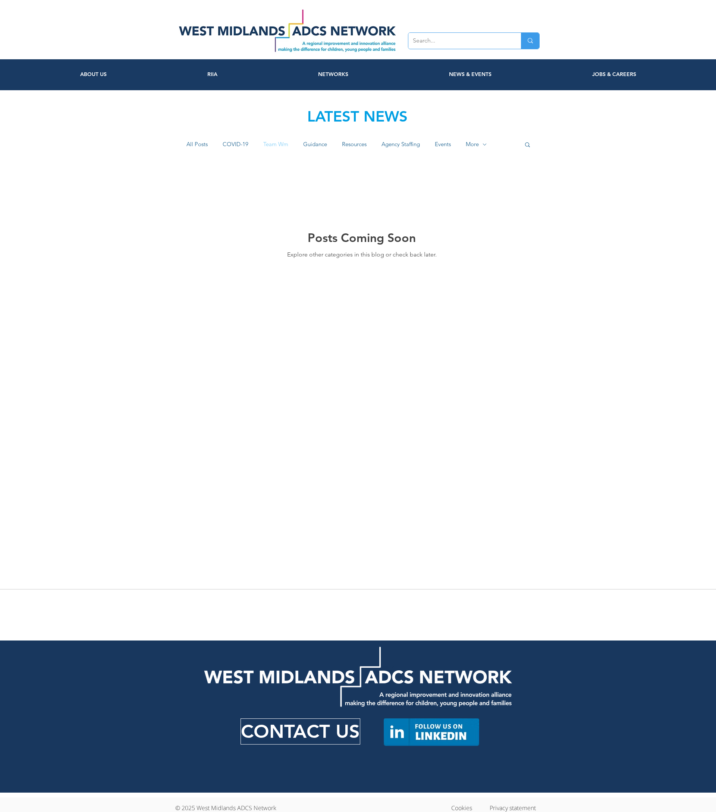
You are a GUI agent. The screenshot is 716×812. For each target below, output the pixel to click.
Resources (354, 144)
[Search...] (530, 41)
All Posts (197, 144)
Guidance (315, 144)
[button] (527, 145)
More (472, 144)
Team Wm (275, 144)
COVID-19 (235, 144)
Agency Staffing (400, 144)
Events (443, 144)
